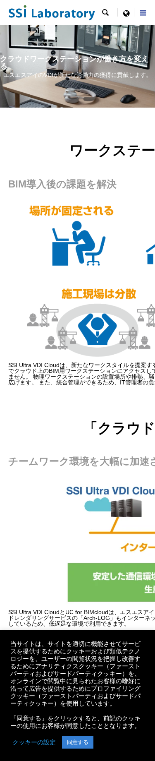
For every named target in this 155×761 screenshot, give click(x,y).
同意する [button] (77, 742)
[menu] (126, 12)
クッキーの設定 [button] (34, 742)
